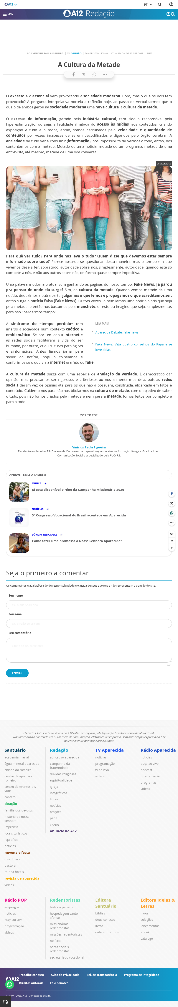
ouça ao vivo (149, 763)
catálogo (147, 938)
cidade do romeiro (18, 770)
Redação (59, 750)
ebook (145, 932)
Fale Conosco (59, 983)
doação (11, 803)
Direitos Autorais (31, 983)
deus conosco (105, 919)
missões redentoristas (66, 934)
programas (149, 782)
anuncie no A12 (63, 831)
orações (55, 812)
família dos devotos (19, 810)
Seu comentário (20, 633)
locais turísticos (16, 833)
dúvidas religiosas (63, 774)
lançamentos (150, 926)
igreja (54, 787)
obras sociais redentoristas (59, 949)
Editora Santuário (105, 903)
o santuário (13, 859)
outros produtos (107, 932)
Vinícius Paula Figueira (89, 447)
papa (53, 818)
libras (54, 799)
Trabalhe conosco (31, 975)
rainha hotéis (14, 872)
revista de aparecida (22, 878)
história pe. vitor (62, 907)
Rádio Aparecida (158, 750)
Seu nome (16, 595)
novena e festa (17, 852)
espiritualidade (61, 780)
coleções (147, 919)
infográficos (58, 793)
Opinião (76, 53)
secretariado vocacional (67, 957)
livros (99, 926)
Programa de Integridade (141, 975)
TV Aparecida (109, 750)
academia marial (17, 757)
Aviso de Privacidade (65, 975)
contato (10, 797)
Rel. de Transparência (101, 975)
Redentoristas (65, 900)
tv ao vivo (102, 770)
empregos (12, 907)
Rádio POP (16, 900)
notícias (10, 846)
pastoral (10, 865)
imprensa (11, 827)
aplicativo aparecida (64, 757)
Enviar (17, 673)
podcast (146, 770)
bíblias (100, 913)
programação (105, 763)
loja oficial (12, 840)
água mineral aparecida (22, 763)
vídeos (9, 885)
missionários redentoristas (59, 926)
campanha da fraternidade (60, 765)
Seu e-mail (16, 614)
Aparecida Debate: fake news (116, 332)
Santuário (15, 750)
